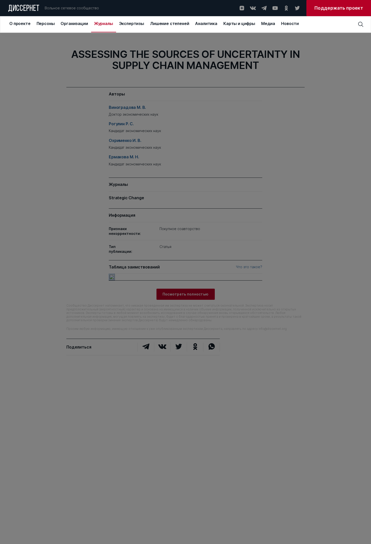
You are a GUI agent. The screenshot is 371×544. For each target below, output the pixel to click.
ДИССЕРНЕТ (24, 9)
